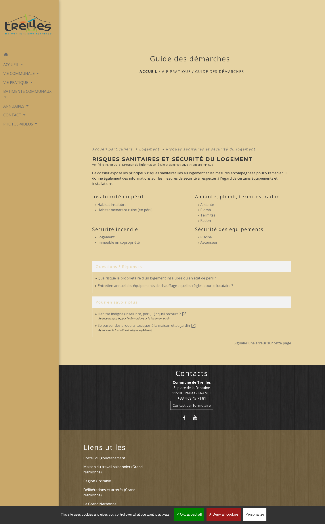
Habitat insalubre (112, 204)
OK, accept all (190, 514)
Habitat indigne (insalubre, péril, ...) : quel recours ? (142, 313)
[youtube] (197, 417)
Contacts (192, 373)
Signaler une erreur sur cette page (262, 343)
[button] (29, 55)
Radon (205, 220)
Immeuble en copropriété (119, 242)
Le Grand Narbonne (100, 503)
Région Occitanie (97, 480)
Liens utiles (104, 447)
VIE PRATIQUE (176, 71)
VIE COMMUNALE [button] (19, 73)
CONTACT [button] (12, 115)
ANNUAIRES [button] (14, 106)
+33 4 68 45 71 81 (192, 398)
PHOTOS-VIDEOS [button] (18, 124)
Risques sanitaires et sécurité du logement (210, 149)
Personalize (254, 514)
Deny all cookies (225, 514)
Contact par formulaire (192, 405)
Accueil (148, 71)
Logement (150, 149)
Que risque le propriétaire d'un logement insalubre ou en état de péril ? (157, 278)
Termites (207, 215)
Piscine (206, 237)
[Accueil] (29, 25)
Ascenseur (209, 242)
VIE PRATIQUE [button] (16, 82)
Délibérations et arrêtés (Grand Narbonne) (109, 492)
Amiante (207, 204)
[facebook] (186, 417)
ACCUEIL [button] (11, 64)
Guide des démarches (219, 71)
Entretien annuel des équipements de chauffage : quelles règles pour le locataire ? (165, 285)
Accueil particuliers (113, 149)
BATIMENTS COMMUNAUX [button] (27, 91)
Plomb (205, 209)
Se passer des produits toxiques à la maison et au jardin (147, 325)
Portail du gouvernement (104, 458)
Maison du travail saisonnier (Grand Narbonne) (113, 469)
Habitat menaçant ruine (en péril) (125, 209)
